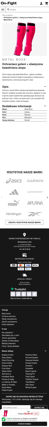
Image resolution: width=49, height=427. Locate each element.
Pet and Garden (31, 357)
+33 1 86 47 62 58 (24, 249)
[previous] (1, 197)
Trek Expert (30, 376)
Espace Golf (7, 365)
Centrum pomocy (9, 316)
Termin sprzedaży (9, 338)
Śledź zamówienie (9, 319)
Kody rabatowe (8, 324)
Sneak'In (28, 365)
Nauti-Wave (6, 387)
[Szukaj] (8, 9)
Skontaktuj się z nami (24, 242)
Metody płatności (9, 343)
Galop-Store (7, 371)
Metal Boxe (14, 59)
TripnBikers (30, 382)
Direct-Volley (7, 363)
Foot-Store (6, 368)
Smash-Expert (31, 363)
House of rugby (8, 379)
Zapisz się (39, 407)
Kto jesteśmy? (7, 332)
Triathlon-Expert (31, 379)
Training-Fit (30, 373)
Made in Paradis (8, 384)
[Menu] (2, 9)
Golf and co (6, 373)
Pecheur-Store (31, 354)
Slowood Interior (32, 360)
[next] (47, 197)
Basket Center (7, 354)
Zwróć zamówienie (24, 284)
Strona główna (7, 15)
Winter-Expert (30, 387)
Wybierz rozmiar (24, 424)
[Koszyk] (47, 3)
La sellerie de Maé (9, 382)
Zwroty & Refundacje (10, 340)
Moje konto (6, 313)
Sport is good (30, 371)
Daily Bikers (7, 357)
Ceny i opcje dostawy (10, 346)
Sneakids (29, 368)
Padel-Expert (7, 390)
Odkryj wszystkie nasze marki (24, 222)
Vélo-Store (29, 384)
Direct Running (8, 360)
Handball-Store (8, 376)
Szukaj (13, 9)
